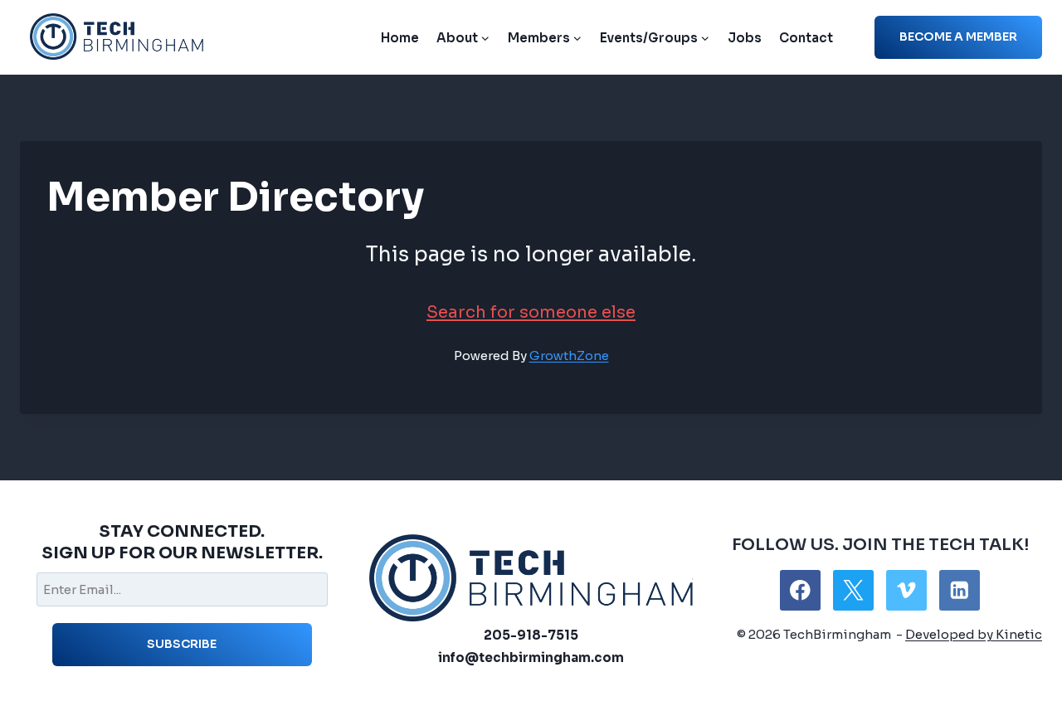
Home (400, 38)
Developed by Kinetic (973, 634)
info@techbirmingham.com (531, 657)
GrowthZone (569, 355)
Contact (806, 38)
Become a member (958, 36)
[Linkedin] (959, 590)
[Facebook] (800, 590)
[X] (853, 590)
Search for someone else (531, 312)
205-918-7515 (531, 635)
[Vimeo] (906, 590)
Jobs (745, 38)
